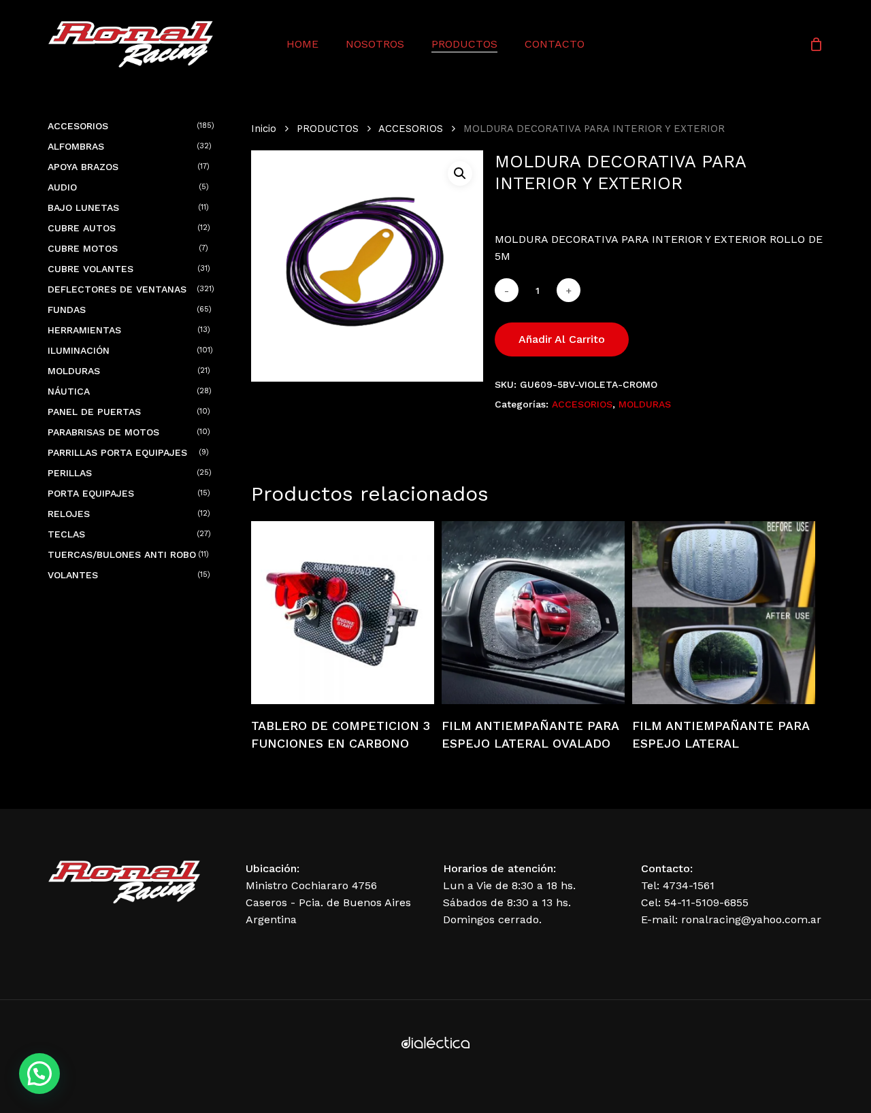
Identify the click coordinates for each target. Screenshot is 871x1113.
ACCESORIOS (410, 128)
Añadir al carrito (562, 339)
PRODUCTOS (328, 128)
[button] (460, 173)
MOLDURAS (645, 404)
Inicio (263, 128)
